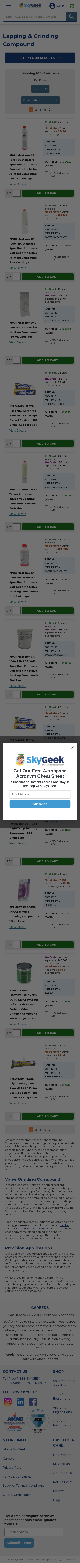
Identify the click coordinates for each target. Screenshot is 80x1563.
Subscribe (40, 804)
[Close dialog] (72, 747)
